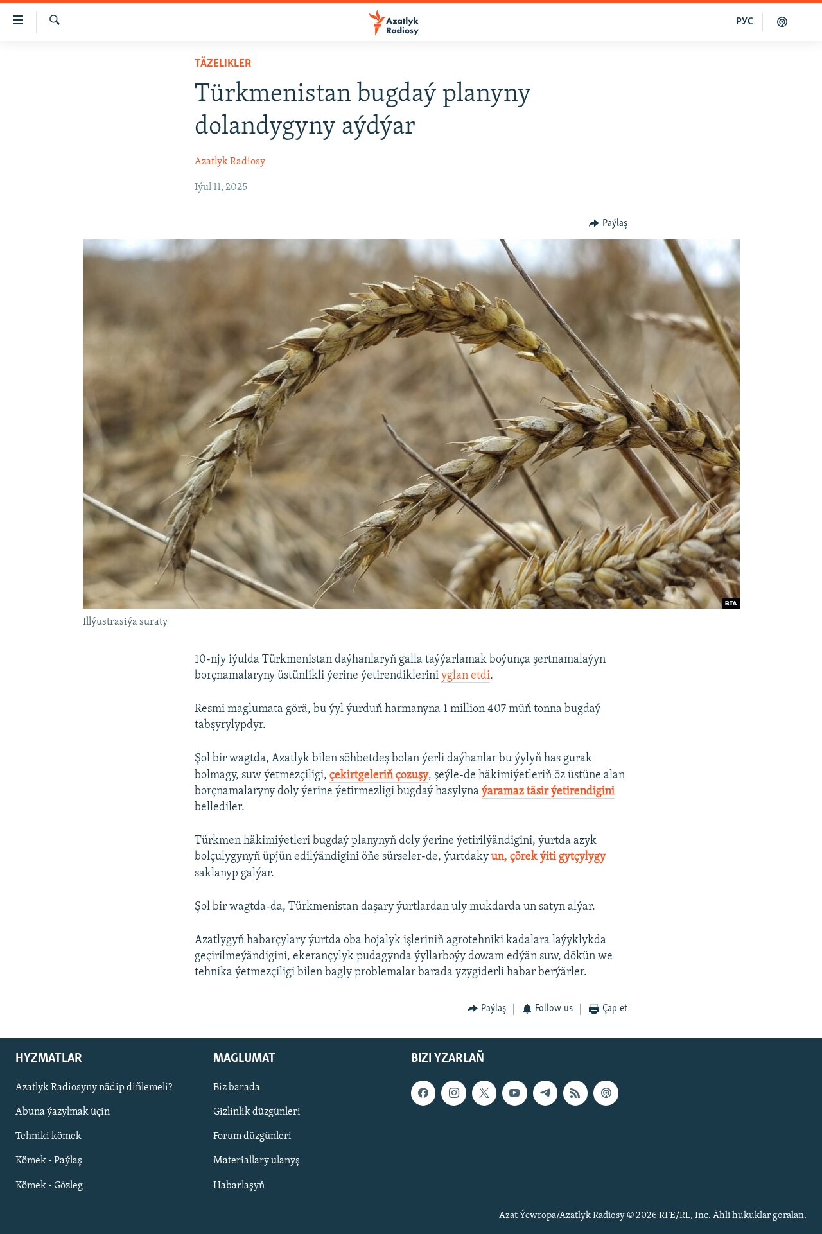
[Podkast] (782, 22)
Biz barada (236, 1087)
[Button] (608, 223)
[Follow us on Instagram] (453, 1093)
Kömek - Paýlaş (48, 1161)
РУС (744, 22)
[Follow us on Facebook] (423, 1093)
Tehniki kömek (48, 1136)
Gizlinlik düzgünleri (257, 1112)
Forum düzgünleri (252, 1136)
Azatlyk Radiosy (230, 162)
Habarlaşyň (239, 1186)
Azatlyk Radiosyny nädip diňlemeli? (93, 1087)
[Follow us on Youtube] (514, 1093)
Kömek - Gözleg (49, 1186)
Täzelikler (223, 64)
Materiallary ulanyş (256, 1161)
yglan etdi (465, 676)
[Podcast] (605, 1093)
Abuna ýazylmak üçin (62, 1112)
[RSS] (575, 1093)
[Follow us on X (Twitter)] (484, 1093)
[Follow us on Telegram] (545, 1093)
